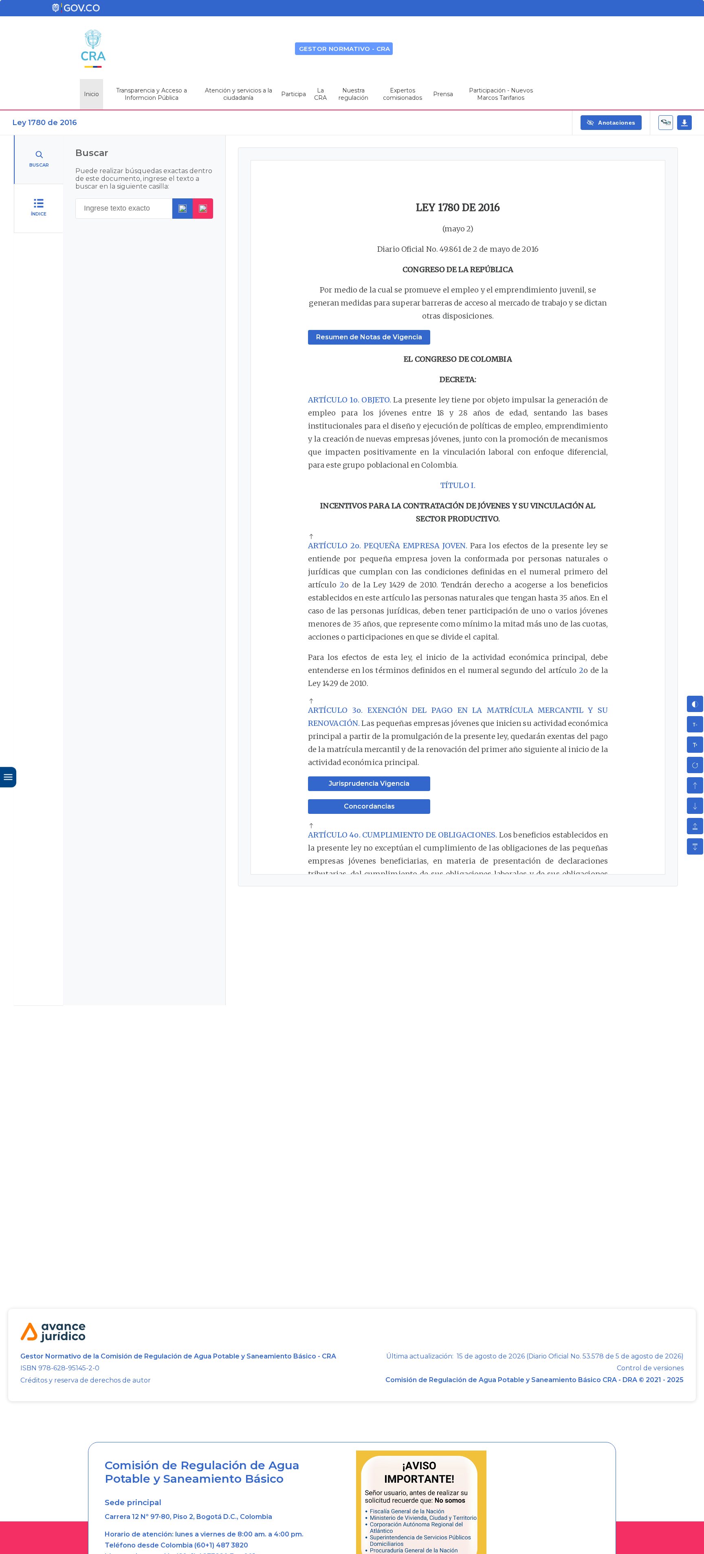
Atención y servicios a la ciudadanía (238, 94)
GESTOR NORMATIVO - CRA (344, 49)
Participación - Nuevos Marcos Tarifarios (501, 94)
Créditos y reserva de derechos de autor (85, 1380)
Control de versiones (650, 1368)
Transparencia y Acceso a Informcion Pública (151, 94)
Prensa (443, 94)
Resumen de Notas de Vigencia (369, 337)
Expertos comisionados (402, 94)
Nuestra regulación (353, 94)
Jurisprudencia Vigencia (369, 783)
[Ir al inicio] (311, 537)
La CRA (320, 94)
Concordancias (369, 806)
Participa (293, 94)
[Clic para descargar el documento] (684, 122)
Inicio (91, 94)
